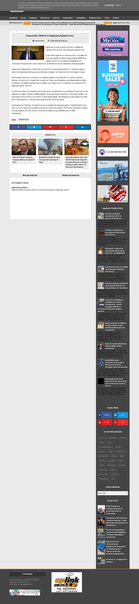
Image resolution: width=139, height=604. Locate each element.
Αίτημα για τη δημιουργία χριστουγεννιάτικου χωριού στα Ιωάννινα (115, 232)
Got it (118, 5)
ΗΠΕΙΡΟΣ (114, 456)
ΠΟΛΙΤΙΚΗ (122, 465)
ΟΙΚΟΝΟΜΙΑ (80, 18)
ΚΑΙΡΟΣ (115, 18)
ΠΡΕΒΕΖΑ (32, 18)
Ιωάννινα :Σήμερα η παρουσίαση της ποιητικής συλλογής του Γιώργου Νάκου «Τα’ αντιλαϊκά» (116, 285)
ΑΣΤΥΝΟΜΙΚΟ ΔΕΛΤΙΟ (106, 447)
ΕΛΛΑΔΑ (110, 451)
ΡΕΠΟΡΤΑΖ (114, 474)
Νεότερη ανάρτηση (30, 175)
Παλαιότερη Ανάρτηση (70, 175)
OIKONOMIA (112, 438)
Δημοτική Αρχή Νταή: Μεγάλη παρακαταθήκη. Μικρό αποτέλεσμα (115, 346)
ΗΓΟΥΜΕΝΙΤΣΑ (103, 456)
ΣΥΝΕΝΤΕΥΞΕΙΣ (103, 479)
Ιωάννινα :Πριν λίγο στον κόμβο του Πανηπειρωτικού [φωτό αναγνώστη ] (116, 269)
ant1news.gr (16, 113)
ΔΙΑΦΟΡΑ (102, 451)
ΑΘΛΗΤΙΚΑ (122, 438)
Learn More (109, 5)
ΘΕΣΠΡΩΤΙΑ (44, 18)
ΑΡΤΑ (23, 18)
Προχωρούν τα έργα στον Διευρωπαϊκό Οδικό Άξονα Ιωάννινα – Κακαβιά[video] (115, 251)
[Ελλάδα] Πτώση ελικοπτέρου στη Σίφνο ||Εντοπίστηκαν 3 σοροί (49, 159)
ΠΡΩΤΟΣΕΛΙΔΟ (103, 474)
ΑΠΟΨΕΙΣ (102, 442)
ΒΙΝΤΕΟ (56, 18)
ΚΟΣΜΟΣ (101, 465)
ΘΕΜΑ (122, 456)
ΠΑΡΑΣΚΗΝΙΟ (111, 465)
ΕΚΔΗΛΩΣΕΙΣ (67, 18)
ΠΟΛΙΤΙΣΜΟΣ (103, 470)
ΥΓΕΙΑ (107, 18)
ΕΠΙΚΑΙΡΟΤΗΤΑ (94, 18)
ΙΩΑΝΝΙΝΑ (13, 18)
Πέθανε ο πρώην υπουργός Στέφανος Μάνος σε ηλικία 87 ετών (23, 159)
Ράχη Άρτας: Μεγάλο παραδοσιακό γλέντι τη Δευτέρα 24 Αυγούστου (113, 216)
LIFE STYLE (102, 438)
